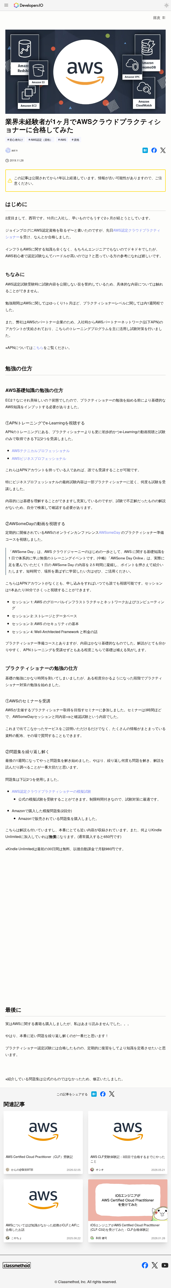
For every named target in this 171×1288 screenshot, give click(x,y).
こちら (38, 347)
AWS (63, 139)
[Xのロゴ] (155, 1265)
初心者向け (16, 139)
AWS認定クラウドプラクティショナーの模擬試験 (51, 791)
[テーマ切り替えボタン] (166, 5)
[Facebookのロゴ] (145, 1265)
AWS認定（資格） (42, 139)
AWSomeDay (110, 532)
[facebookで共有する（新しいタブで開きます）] (154, 150)
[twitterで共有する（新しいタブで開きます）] (163, 150)
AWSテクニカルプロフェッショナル (41, 450)
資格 (76, 139)
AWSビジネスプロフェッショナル (39, 458)
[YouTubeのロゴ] (165, 1265)
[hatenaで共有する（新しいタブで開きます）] (145, 150)
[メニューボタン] (6, 5)
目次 (156, 17)
